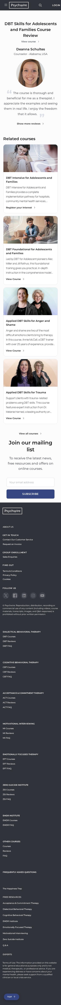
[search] (40, 5)
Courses (7, 846)
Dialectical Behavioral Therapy (22, 632)
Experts (7, 954)
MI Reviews (8, 733)
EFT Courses (9, 759)
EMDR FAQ (8, 825)
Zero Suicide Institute (13, 939)
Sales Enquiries (10, 557)
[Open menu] (6, 5)
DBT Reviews (9, 641)
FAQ (5, 855)
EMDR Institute (11, 815)
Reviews (7, 851)
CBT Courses (9, 667)
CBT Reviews (9, 672)
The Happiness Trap (12, 888)
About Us (8, 527)
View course (28, 41)
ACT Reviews (9, 702)
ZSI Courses (8, 789)
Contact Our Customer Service (18, 539)
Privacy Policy (10, 575)
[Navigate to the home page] (19, 5)
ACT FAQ (7, 707)
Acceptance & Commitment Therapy (23, 693)
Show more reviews (28, 123)
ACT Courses (9, 698)
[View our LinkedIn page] (24, 595)
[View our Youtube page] (42, 595)
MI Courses (8, 728)
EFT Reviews (9, 764)
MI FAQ (6, 738)
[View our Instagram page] (33, 595)
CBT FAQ (7, 676)
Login (56, 5)
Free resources (12, 897)
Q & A (5, 945)
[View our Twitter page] (6, 595)
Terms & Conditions (12, 571)
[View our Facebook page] (15, 595)
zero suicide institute (15, 785)
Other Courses (11, 841)
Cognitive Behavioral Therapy (21, 662)
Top (9, 997)
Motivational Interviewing (19, 723)
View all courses (28, 433)
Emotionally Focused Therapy (20, 754)
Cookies (7, 579)
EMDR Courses (10, 820)
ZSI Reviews (8, 794)
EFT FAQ (7, 768)
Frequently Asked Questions (19, 872)
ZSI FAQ (7, 799)
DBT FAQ (7, 646)
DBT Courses (9, 636)
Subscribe (30, 493)
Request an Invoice (12, 544)
